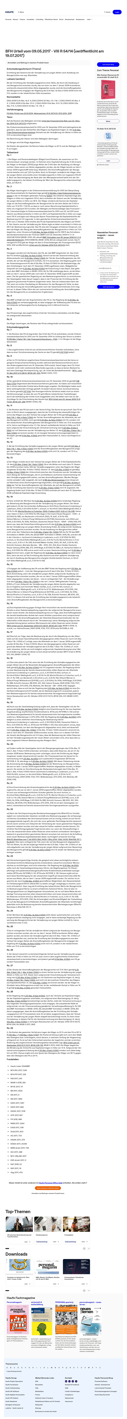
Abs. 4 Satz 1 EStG (25, 417)
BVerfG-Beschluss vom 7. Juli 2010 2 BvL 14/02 (27, 839)
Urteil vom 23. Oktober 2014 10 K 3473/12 (47, 245)
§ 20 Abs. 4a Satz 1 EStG (41, 761)
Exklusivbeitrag (42, 1242)
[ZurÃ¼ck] (84, 1248)
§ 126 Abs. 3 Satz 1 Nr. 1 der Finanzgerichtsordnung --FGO (32, 339)
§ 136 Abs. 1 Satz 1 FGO (28, 1035)
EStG (49, 195)
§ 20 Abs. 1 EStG (40, 982)
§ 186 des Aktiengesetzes (54, 480)
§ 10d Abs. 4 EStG (29, 435)
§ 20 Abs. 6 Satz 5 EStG (26, 977)
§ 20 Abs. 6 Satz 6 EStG (34, 995)
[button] (117, 12)
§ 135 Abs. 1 (12, 1035)
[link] (8, 19)
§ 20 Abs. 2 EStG (62, 469)
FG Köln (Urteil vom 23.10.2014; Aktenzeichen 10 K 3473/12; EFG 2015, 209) (39, 113)
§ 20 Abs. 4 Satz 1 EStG (35, 258)
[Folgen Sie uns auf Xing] (69, 1381)
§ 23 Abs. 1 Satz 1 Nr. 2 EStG (26, 581)
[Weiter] (88, 1248)
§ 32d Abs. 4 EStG (31, 881)
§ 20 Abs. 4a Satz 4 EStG (43, 232)
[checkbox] (98, 273)
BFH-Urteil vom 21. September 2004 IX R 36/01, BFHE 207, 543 (34, 625)
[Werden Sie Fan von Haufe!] (76, 1381)
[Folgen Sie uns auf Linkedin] (66, 1381)
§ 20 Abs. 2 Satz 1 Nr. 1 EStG (46, 532)
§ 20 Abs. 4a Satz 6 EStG (34, 268)
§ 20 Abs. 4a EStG (68, 717)
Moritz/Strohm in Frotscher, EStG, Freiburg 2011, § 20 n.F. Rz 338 (46, 511)
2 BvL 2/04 (52, 839)
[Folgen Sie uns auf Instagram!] (73, 1381)
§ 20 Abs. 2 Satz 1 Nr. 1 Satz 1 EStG (28, 464)
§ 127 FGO (63, 352)
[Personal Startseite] (10, 12)
